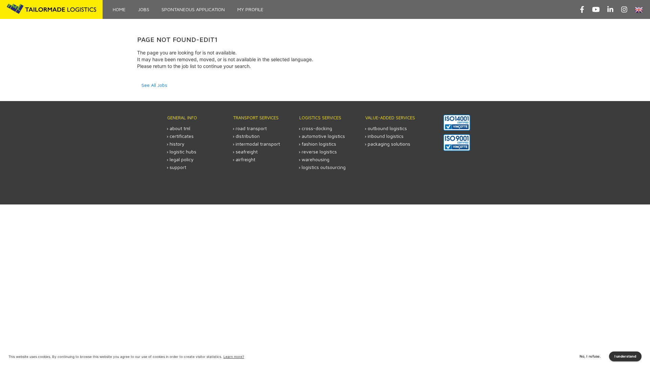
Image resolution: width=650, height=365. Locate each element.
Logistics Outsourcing (324, 167)
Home (119, 9)
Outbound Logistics (387, 128)
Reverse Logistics (319, 151)
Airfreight (245, 159)
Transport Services (256, 117)
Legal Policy (182, 159)
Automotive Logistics (323, 136)
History (177, 144)
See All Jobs (154, 85)
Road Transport (251, 128)
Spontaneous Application (193, 9)
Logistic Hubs (183, 151)
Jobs (143, 9)
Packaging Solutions (389, 144)
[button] (640, 9)
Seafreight (247, 151)
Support (178, 167)
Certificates (182, 136)
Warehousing (315, 159)
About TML (180, 128)
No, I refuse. (590, 356)
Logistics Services (320, 117)
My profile (250, 9)
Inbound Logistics (386, 136)
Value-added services (390, 117)
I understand (625, 356)
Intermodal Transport (258, 144)
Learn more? (233, 357)
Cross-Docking (317, 128)
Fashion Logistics (319, 144)
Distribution (248, 136)
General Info (182, 117)
